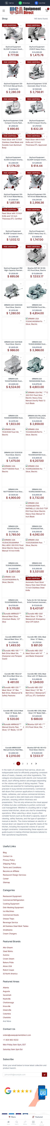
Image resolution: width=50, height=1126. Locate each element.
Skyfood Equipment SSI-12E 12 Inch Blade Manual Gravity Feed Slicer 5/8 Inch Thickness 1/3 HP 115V (13, 195)
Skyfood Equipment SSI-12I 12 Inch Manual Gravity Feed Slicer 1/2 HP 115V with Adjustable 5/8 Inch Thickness (13, 85)
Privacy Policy (9, 860)
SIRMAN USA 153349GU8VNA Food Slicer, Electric (36, 454)
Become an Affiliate (11, 871)
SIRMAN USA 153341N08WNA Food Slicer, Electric (13, 601)
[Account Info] (41, 1122)
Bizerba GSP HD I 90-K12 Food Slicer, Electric (36, 749)
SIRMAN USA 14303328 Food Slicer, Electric (13, 306)
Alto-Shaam (8, 947)
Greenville (7, 1010)
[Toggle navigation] (4, 10)
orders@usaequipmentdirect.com (17, 1035)
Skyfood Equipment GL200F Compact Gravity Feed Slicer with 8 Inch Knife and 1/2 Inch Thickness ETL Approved (37, 158)
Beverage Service (10, 922)
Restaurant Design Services (14, 875)
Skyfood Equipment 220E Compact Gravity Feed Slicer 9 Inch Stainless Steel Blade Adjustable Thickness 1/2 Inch (13, 122)
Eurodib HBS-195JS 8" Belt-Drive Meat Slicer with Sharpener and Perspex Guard (13, 675)
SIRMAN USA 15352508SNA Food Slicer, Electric (37, 564)
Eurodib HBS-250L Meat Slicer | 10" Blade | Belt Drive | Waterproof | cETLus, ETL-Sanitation (37, 712)
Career (6, 878)
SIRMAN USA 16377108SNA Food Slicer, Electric (13, 490)
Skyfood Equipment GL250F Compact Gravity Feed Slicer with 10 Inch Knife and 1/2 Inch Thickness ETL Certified (13, 48)
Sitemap (6, 882)
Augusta (6, 991)
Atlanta (6, 987)
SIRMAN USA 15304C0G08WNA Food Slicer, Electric (13, 417)
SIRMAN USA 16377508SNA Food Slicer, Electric (37, 306)
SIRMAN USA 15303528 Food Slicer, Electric (13, 454)
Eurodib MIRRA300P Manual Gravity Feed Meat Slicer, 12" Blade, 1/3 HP (13, 749)
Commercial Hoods (11, 915)
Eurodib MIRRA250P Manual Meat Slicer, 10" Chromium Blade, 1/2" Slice (13, 638)
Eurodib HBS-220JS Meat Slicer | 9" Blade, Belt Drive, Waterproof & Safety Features (13, 712)
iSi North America (10, 974)
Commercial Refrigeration (13, 900)
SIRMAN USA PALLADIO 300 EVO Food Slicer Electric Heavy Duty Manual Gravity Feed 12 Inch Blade (37, 417)
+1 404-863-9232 (10, 1040)
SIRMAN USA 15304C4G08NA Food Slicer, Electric (36, 343)
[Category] (33, 1122)
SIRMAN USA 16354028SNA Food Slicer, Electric (37, 380)
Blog (5, 852)
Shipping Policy (9, 864)
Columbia (7, 1014)
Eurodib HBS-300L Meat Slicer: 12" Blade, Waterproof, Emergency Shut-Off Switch (37, 638)
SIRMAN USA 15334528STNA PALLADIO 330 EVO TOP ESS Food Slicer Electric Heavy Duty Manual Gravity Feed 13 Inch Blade (13, 527)
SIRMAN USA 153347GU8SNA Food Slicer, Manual (13, 380)
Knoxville (6, 1006)
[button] (39, 1117)
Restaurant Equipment (12, 896)
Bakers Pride (8, 962)
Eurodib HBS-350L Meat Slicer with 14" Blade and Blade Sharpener (36, 675)
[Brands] (25, 1122)
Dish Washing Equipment (13, 907)
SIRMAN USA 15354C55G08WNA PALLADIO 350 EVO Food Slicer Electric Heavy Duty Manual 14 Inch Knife (13, 564)
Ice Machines (8, 911)
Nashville (7, 999)
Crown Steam (8, 959)
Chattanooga (8, 1002)
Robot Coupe (8, 970)
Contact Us (7, 856)
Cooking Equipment (11, 904)
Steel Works (8, 951)
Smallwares (7, 930)
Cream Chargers (10, 933)
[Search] (17, 1122)
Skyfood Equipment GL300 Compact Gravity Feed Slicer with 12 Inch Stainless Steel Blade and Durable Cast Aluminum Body (13, 158)
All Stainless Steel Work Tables (15, 926)
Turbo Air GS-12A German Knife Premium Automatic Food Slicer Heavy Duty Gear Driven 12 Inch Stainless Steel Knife (37, 601)
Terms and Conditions (12, 867)
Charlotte (7, 1017)
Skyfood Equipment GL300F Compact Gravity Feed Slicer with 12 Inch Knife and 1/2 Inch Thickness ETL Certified (13, 232)
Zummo (6, 955)
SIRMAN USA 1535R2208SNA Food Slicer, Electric (37, 490)
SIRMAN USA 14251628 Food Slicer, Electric (13, 343)
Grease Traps (8, 919)
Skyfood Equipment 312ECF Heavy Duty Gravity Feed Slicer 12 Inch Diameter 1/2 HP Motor (37, 48)
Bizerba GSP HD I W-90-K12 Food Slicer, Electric (37, 269)
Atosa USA (7, 966)
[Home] (8, 1122)
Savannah (7, 995)
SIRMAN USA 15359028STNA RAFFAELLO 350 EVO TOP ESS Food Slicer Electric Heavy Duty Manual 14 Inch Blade (37, 527)
